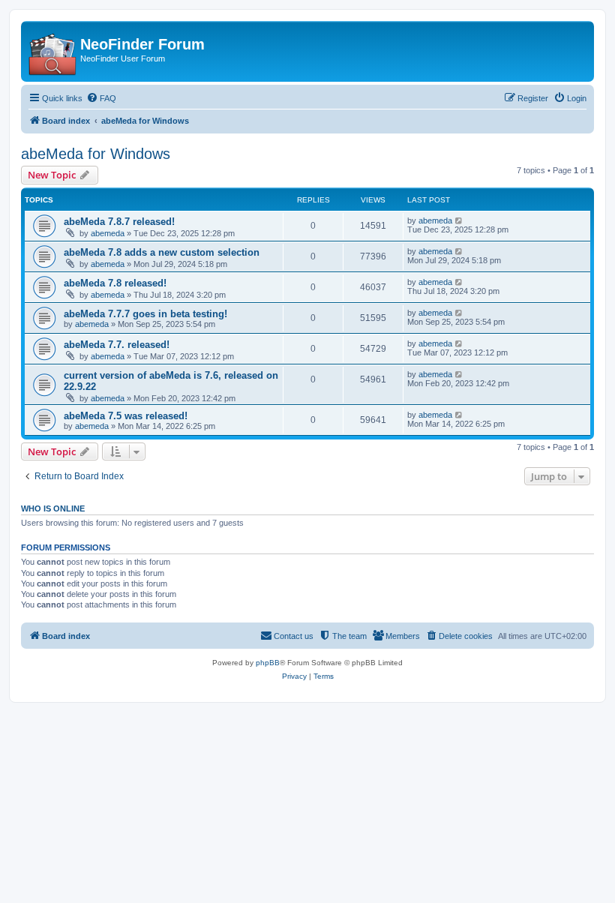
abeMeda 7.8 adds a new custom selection (162, 252)
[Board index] (52, 51)
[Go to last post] (459, 220)
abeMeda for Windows (95, 154)
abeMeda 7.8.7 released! (119, 221)
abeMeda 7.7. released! (117, 344)
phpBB (268, 662)
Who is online (53, 508)
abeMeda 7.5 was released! (126, 416)
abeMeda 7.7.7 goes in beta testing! (145, 314)
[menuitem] (101, 98)
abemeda (107, 233)
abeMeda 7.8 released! (115, 283)
